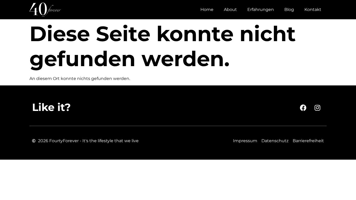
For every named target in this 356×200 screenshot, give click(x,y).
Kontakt (312, 9)
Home (206, 9)
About (230, 9)
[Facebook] (303, 107)
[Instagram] (317, 107)
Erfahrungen (260, 9)
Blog (289, 9)
